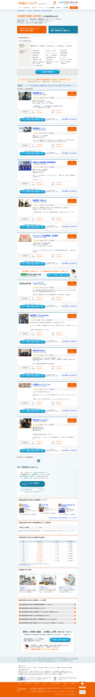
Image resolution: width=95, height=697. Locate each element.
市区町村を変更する (24, 37)
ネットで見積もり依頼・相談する (33, 119)
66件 (35, 514)
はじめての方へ (26, 7)
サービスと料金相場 (50, 7)
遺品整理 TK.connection (39, 315)
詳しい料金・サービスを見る (69, 119)
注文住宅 (35, 671)
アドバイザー (68, 671)
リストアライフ (38, 283)
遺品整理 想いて (38, 93)
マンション (26, 671)
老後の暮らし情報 (64, 667)
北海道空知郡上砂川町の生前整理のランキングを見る (63, 517)
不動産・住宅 (21, 667)
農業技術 (70, 667)
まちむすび (70, 672)
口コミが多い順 (35, 85)
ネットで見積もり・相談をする (59, 275)
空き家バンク (55, 672)
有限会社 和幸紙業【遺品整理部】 (44, 162)
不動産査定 (47, 671)
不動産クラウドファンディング (50, 667)
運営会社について (63, 691)
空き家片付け (50, 46)
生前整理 (35, 46)
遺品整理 (58, 667)
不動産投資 (63, 671)
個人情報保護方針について (42, 691)
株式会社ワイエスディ (41, 420)
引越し (25, 667)
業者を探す (34, 7)
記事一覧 (58, 7)
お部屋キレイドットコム (41, 384)
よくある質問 (65, 7)
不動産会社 (65, 672)
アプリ (49, 674)
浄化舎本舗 (45, 505)
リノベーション (41, 671)
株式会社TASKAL (39, 350)
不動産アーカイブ (48, 672)
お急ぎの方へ (74, 7)
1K (56, 85)
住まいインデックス (33, 672)
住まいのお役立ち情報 (28, 674)
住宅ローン (26, 672)
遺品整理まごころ (39, 128)
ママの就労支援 (40, 667)
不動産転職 (60, 674)
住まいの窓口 (21, 672)
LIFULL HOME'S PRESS (38, 674)
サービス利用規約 (32, 691)
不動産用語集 (21, 674)
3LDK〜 (68, 85)
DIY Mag (46, 674)
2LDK (64, 85)
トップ (19, 7)
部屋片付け (70, 46)
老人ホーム (30, 667)
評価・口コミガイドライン (53, 691)
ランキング (41, 7)
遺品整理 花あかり (40, 200)
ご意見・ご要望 (70, 691)
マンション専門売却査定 (55, 671)
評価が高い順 (43, 85)
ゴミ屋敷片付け (60, 46)
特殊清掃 (42, 46)
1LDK (59, 85)
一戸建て (31, 671)
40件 (74, 514)
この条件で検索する (47, 72)
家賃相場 (60, 672)
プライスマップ (41, 672)
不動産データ (54, 674)
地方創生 (35, 667)
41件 (54, 513)
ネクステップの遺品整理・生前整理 (45, 235)
